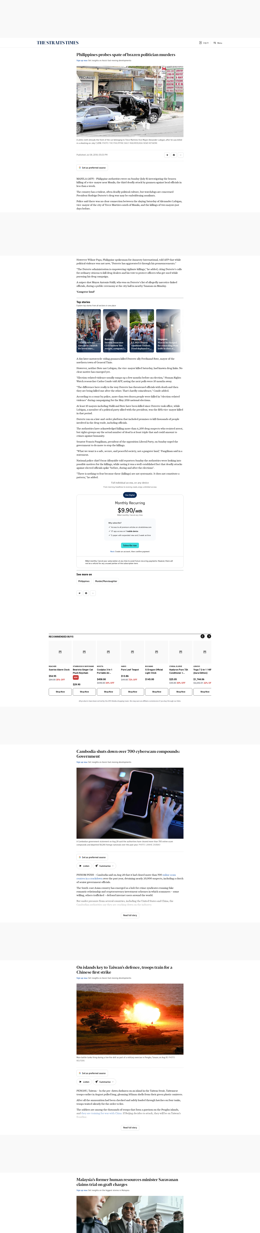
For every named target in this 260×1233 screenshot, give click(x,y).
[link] (57, 42)
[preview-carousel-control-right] (179, 331)
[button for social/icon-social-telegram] (167, 155)
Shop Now (60, 692)
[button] (204, 42)
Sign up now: (82, 60)
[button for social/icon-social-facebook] (174, 155)
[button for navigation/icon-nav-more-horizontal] (180, 155)
